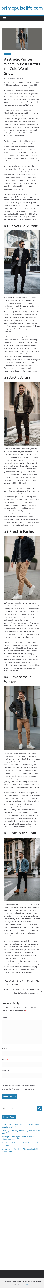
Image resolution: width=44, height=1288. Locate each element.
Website (5, 1070)
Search (39, 1108)
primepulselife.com (22, 8)
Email (5, 1059)
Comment (7, 1017)
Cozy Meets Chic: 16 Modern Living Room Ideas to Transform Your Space (21, 991)
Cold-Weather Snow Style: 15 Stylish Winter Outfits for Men (23, 983)
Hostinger (26, 1284)
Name (5, 1048)
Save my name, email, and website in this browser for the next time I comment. (19, 1087)
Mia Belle (22, 78)
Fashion (7, 54)
